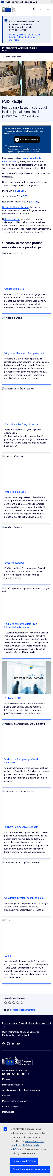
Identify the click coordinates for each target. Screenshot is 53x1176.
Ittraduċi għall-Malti (17, 34)
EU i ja (7, 955)
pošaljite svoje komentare (22, 1009)
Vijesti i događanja (13, 57)
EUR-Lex (19, 190)
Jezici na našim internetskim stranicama (21, 1090)
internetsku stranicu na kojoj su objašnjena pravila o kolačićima (27, 1145)
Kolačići (6, 1095)
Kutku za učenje (12, 219)
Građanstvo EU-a (14, 288)
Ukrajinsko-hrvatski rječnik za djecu (24, 897)
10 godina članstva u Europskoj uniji (24, 353)
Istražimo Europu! (14, 562)
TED (25, 196)
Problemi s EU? (12, 698)
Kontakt (6, 1079)
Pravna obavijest (10, 1106)
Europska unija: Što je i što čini (21, 424)
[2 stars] (8, 1002)
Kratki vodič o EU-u (15, 491)
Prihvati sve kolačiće (24, 1161)
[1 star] (6, 1002)
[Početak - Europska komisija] (8, 8)
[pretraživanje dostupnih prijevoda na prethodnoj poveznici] (18, 161)
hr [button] (35, 9)
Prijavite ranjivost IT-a (13, 1084)
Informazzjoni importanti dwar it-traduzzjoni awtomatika (24, 37)
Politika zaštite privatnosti (14, 1101)
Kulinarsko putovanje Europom (21, 826)
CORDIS (34, 201)
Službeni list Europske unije (15, 207)
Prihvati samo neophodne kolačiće (31, 1169)
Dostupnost (8, 1111)
